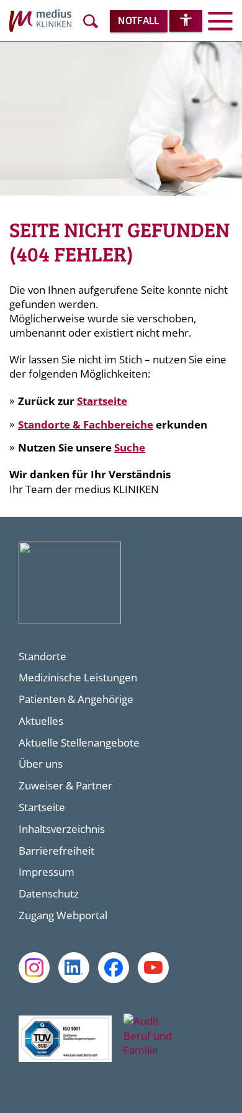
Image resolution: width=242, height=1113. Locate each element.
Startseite (102, 401)
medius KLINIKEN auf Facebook (113, 967)
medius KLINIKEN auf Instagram (34, 967)
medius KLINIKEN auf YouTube (153, 967)
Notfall (138, 21)
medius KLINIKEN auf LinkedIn (73, 967)
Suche (129, 447)
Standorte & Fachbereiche (85, 424)
